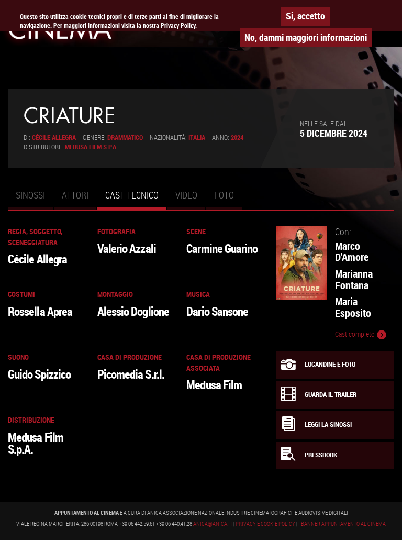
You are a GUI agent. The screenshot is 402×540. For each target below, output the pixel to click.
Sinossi (30, 195)
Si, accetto (305, 15)
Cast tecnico (135, 200)
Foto (224, 195)
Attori (75, 195)
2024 (237, 137)
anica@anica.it (212, 523)
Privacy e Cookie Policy (265, 523)
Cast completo (355, 334)
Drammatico (125, 137)
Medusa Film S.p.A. (91, 146)
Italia (196, 137)
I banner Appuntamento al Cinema (342, 523)
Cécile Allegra (54, 137)
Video (186, 195)
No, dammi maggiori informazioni (305, 37)
